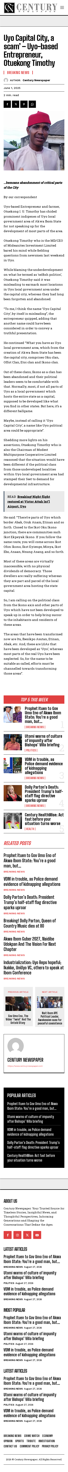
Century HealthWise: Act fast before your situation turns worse (44, 819)
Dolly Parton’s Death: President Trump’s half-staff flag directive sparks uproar (44, 794)
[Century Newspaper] (7, 80)
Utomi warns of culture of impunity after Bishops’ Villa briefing (43, 740)
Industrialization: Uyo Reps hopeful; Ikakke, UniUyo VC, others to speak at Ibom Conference (34, 967)
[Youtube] (37, 1235)
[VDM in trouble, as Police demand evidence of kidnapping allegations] (13, 765)
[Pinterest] (24, 104)
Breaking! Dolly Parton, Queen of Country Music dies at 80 (30, 923)
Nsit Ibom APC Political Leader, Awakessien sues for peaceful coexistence (50, 1018)
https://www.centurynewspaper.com (24, 1066)
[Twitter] (15, 104)
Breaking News (35, 727)
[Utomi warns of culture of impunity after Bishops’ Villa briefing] (13, 742)
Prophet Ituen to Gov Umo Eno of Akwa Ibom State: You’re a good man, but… (43, 715)
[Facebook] (7, 104)
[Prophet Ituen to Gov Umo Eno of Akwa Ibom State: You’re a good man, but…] (13, 714)
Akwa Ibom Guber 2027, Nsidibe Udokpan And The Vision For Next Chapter (30, 944)
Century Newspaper (36, 80)
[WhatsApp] (32, 104)
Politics (31, 750)
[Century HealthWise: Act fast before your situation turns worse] (13, 821)
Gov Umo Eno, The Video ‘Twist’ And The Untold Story (18, 1019)
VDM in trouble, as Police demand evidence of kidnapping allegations (44, 766)
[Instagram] (17, 1235)
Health (30, 829)
